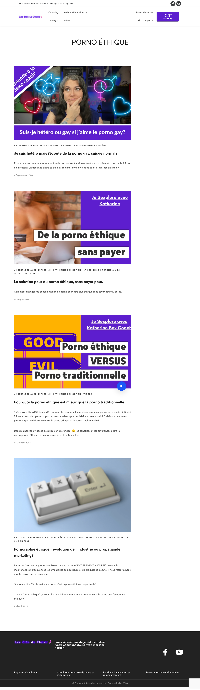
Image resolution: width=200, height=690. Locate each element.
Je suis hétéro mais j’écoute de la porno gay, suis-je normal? (66, 153)
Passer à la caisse (144, 12)
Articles (20, 537)
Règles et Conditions (25, 672)
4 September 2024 (23, 175)
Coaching (53, 12)
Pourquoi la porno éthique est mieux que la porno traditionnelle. (69, 402)
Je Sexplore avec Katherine (32, 270)
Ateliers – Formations (73, 12)
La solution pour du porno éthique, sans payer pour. (58, 282)
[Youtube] (178, 3)
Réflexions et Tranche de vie (77, 537)
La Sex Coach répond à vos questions (69, 145)
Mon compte (144, 20)
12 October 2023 (22, 443)
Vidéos (67, 21)
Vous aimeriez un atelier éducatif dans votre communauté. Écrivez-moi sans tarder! (80, 645)
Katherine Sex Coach (28, 145)
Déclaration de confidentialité (162, 672)
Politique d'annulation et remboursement (116, 673)
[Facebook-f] (172, 3)
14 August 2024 (21, 299)
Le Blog (52, 21)
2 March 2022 (21, 606)
